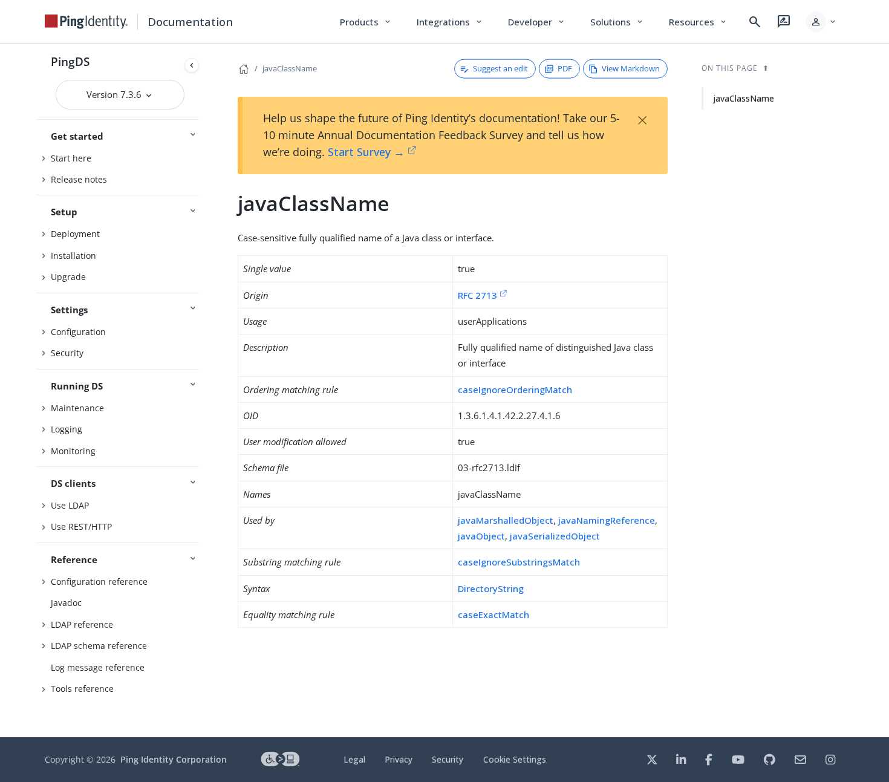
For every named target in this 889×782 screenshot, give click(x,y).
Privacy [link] (398, 759)
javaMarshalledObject (505, 520)
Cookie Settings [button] (514, 759)
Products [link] (366, 22)
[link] (86, 22)
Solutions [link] (617, 22)
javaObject (481, 536)
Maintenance (77, 408)
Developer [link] (537, 22)
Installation (73, 255)
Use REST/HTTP (81, 526)
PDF (565, 68)
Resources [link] (698, 22)
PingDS (70, 61)
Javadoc (66, 602)
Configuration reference (99, 581)
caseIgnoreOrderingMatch (515, 389)
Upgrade (68, 276)
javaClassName (289, 68)
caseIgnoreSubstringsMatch (519, 562)
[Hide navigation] (191, 65)
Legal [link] (354, 759)
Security (67, 353)
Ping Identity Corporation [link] (173, 759)
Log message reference (98, 667)
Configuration (78, 331)
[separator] (204, 390)
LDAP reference (82, 624)
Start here (71, 158)
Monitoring (73, 451)
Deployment (75, 233)
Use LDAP (70, 505)
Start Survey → (366, 152)
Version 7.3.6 (115, 94)
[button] (821, 21)
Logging (66, 429)
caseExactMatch (493, 614)
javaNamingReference (606, 520)
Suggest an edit (500, 68)
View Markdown (631, 68)
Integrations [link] (450, 22)
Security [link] (447, 759)
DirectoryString (491, 588)
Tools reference (82, 688)
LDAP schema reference (99, 645)
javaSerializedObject (555, 536)
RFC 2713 (477, 295)
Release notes (79, 179)
